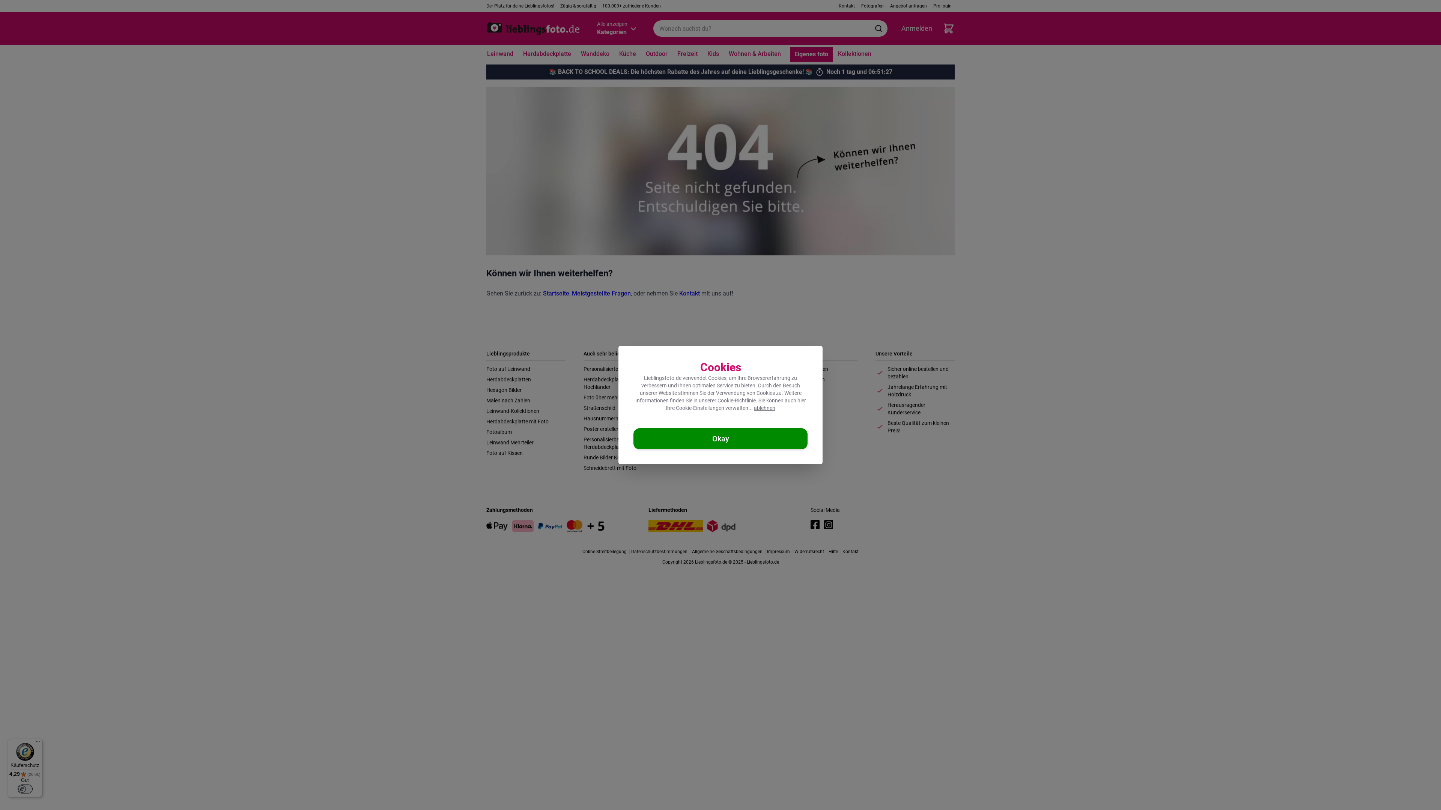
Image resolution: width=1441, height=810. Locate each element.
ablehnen (764, 408)
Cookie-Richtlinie (736, 401)
